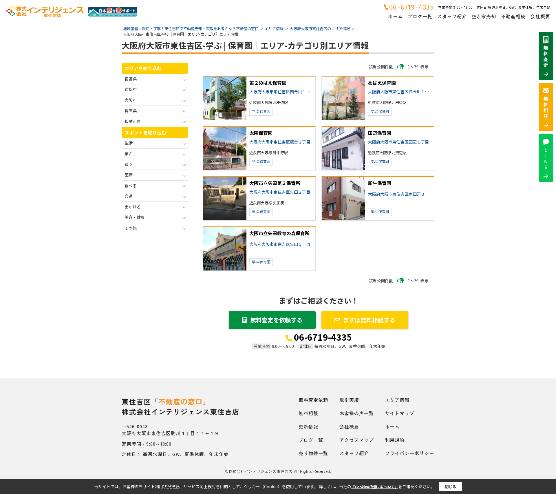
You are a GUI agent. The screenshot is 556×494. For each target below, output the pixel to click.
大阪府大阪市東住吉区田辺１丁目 (398, 142)
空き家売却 (484, 16)
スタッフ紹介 (452, 16)
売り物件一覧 (313, 453)
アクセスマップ (356, 439)
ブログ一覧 (420, 16)
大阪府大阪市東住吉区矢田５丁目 (279, 244)
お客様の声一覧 (356, 413)
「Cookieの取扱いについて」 (374, 486)
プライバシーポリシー (409, 453)
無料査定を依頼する (276, 320)
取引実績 (349, 399)
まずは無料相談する (369, 320)
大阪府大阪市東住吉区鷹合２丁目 (279, 142)
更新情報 (308, 426)
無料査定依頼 (313, 399)
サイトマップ (400, 413)
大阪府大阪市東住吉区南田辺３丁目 (400, 194)
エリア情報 (397, 399)
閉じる (450, 486)
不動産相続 (513, 16)
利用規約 (395, 439)
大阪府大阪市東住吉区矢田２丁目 (279, 192)
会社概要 (540, 16)
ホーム (395, 16)
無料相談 (308, 413)
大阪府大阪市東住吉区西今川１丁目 (281, 92)
